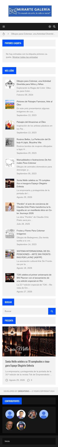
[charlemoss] (9, 425)
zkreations (23, 391)
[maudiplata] (21, 425)
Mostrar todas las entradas (25, 57)
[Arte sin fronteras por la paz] (21, 414)
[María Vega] (43, 414)
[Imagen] (29, 341)
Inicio (7, 441)
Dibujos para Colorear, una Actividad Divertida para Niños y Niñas (33, 34)
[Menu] (3, 26)
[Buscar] (54, 26)
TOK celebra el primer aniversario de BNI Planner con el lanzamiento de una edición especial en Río (34, 277)
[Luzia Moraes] (32, 414)
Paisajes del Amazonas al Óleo (31, 122)
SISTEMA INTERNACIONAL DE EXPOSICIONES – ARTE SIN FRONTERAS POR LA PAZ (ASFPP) (34, 254)
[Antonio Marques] (9, 414)
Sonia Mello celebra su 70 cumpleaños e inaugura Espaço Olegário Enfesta (33, 183)
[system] (49, 26)
